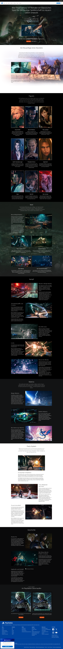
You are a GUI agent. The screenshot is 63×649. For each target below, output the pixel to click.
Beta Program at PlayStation (55, 637)
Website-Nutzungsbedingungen (40, 647)
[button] (31, 30)
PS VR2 (13, 630)
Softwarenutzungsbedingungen (57, 647)
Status (32, 630)
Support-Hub (33, 628)
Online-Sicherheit (24, 630)
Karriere (3, 629)
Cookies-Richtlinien (50, 647)
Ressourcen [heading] (43, 627)
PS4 (12, 629)
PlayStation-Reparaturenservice (36, 631)
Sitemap (46, 647)
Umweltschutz (24, 628)
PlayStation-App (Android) (55, 636)
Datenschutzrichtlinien (32, 647)
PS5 (12, 628)
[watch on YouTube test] (31, 31)
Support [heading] (33, 627)
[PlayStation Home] (2, 3)
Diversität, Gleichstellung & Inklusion (26, 631)
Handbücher (33, 635)
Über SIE (3, 628)
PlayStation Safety (34, 629)
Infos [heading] (3, 627)
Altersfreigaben (44, 630)
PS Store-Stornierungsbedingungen (46, 629)
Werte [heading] (23, 627)
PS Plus (13, 631)
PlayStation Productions (5, 631)
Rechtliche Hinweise (26, 647)
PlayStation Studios (4, 630)
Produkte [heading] (13, 627)
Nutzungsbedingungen (45, 628)
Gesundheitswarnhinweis (45, 631)
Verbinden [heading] (53, 627)
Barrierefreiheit (24, 629)
